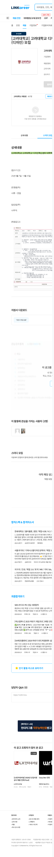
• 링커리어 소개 (15, 819)
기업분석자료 (46, 25)
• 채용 (13, 824)
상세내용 (24, 135)
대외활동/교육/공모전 (32, 18)
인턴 (18, 25)
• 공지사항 (14, 822)
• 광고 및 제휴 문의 (34, 819)
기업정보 (33, 25)
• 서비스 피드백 (33, 824)
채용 (24, 25)
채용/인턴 (17, 18)
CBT (46, 17)
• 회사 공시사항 (15, 827)
